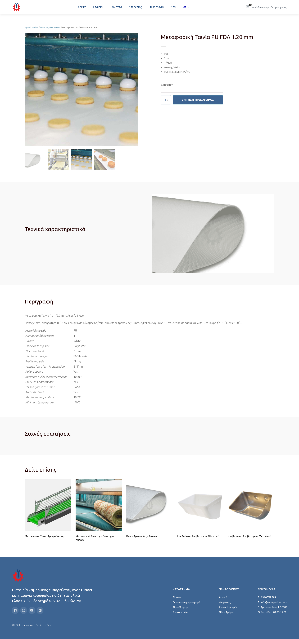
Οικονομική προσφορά (186, 602)
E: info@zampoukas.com (272, 602)
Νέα (173, 6)
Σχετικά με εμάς (228, 607)
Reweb (50, 625)
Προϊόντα (116, 6)
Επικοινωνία (156, 6)
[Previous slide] (27, 89)
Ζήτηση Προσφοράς (198, 99)
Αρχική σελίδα (31, 28)
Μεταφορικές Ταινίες (50, 28)
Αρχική (82, 6)
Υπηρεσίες (135, 6)
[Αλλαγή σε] (186, 7)
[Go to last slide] (27, 513)
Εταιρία (98, 6)
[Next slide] (135, 89)
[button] (35, 159)
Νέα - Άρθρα (226, 612)
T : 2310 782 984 (267, 597)
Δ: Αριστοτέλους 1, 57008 (272, 607)
